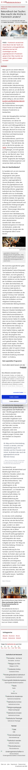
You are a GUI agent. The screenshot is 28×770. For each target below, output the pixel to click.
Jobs (8, 764)
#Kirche (18, 635)
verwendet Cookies (18, 392)
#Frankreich (12, 635)
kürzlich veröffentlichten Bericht (13, 101)
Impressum (14, 764)
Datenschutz (22, 764)
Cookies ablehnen (14, 401)
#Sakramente (11, 638)
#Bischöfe (5, 635)
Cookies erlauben (14, 397)
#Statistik (18, 638)
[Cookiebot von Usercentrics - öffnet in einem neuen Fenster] (20, 368)
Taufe (4, 147)
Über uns (3, 764)
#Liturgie (5, 638)
